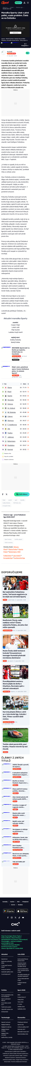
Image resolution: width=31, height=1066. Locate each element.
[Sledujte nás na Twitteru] (15, 917)
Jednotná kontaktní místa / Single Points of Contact (15, 1059)
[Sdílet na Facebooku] (2, 494)
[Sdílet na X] (6, 494)
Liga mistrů (16, 556)
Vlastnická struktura (20, 1057)
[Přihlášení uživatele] (24, 2)
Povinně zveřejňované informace (19, 1061)
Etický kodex (7, 1061)
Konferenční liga (19, 558)
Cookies (25, 1055)
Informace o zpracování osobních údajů (12, 1055)
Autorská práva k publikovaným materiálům (15, 1051)
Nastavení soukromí (10, 1057)
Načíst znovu (15, 32)
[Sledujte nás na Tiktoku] (19, 917)
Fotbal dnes (7, 556)
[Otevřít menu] (28, 2)
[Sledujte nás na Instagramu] (11, 917)
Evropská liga (7, 558)
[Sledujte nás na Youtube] (23, 917)
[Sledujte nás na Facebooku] (8, 917)
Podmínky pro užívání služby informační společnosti (15, 1053)
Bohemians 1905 (14, 552)
